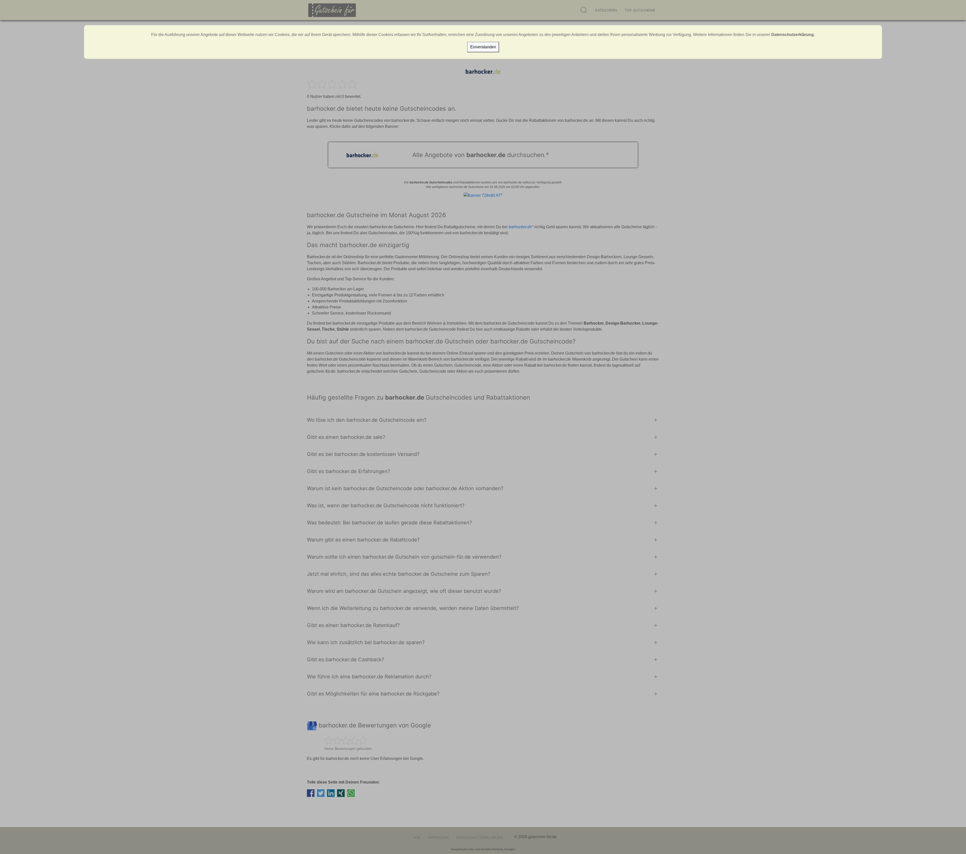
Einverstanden (483, 47)
